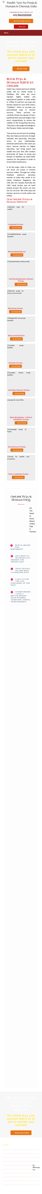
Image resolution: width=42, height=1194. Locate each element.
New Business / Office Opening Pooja (20, 1167)
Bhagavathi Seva (11, 1155)
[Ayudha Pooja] (15, 352)
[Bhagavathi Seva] (16, 324)
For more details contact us (21, 12)
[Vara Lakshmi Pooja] (18, 463)
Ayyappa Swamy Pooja (14, 1152)
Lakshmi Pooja (11, 1163)
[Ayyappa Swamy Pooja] (19, 379)
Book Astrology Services (21, 21)
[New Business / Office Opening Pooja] (21, 406)
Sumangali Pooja (11, 1179)
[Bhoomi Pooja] (15, 297)
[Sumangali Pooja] (17, 436)
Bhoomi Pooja (10, 1159)
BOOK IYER (22, 69)
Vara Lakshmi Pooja (13, 1183)
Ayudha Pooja (10, 1148)
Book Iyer (21, 27)
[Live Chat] (36, 1167)
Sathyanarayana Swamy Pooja (17, 1175)
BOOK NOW (16, 228)
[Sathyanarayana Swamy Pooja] (21, 268)
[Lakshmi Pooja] (15, 213)
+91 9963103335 (22, 15)
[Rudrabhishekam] (17, 241)
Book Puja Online (22, 1133)
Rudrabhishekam (12, 1171)
